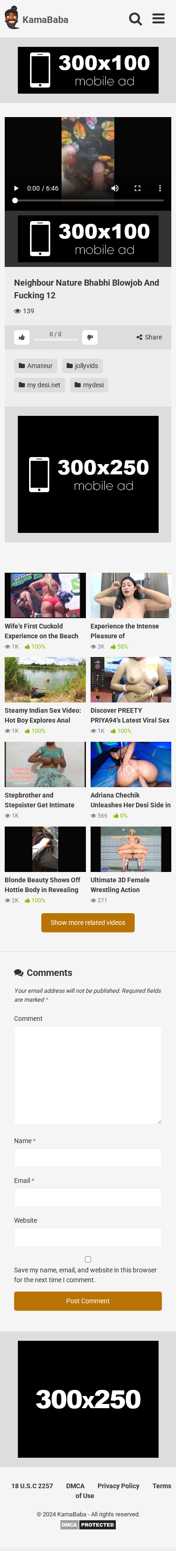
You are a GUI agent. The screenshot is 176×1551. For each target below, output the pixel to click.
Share (153, 337)
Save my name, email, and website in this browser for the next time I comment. (85, 1275)
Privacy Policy (118, 1486)
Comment (28, 1018)
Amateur (39, 365)
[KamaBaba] (12, 19)
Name (25, 1141)
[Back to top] (158, 1532)
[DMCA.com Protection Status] (88, 1528)
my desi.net (43, 385)
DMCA (75, 1486)
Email (24, 1180)
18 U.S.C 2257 (32, 1486)
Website (25, 1220)
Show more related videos (88, 922)
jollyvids (86, 365)
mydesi (93, 385)
